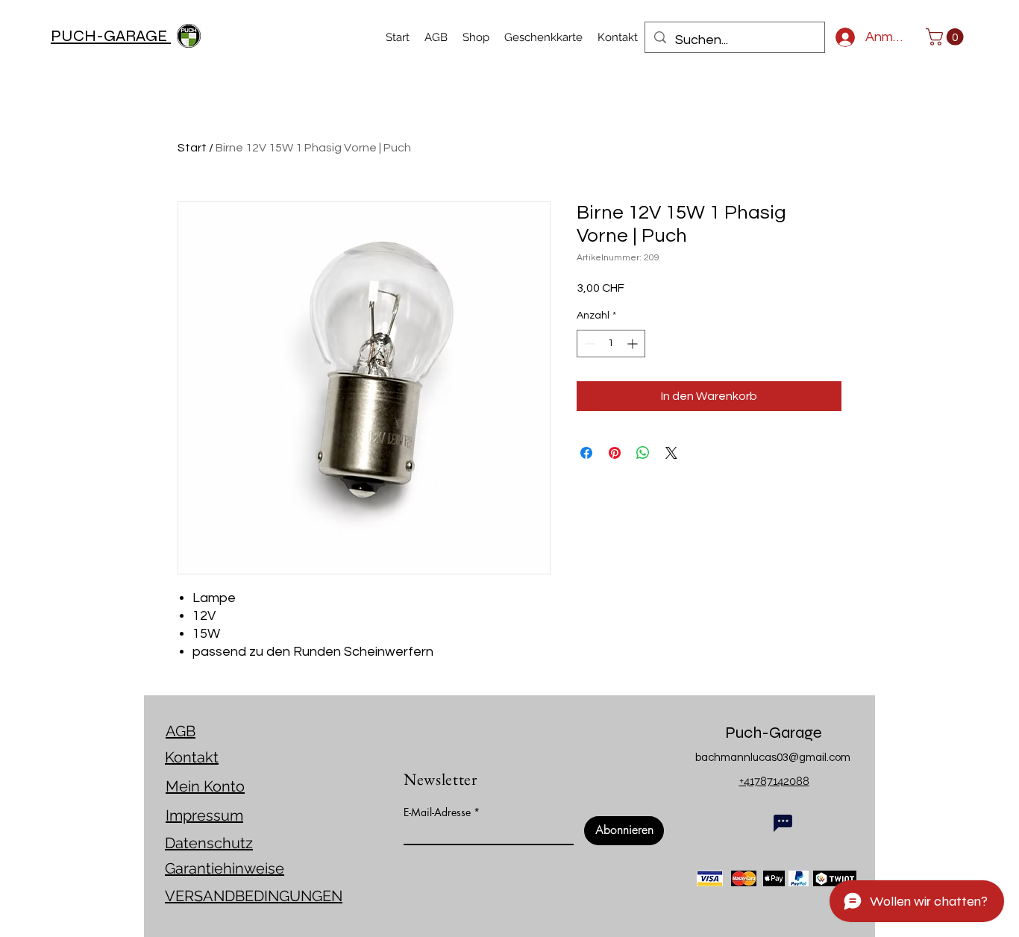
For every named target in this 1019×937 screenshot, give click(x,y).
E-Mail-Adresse (437, 812)
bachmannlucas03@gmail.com (772, 757)
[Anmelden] (839, 37)
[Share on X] (671, 453)
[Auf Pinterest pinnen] (615, 453)
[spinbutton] (611, 343)
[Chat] (782, 823)
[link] (947, 37)
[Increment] (633, 343)
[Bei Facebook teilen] (586, 453)
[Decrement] (588, 343)
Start (192, 148)
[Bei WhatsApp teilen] (643, 453)
